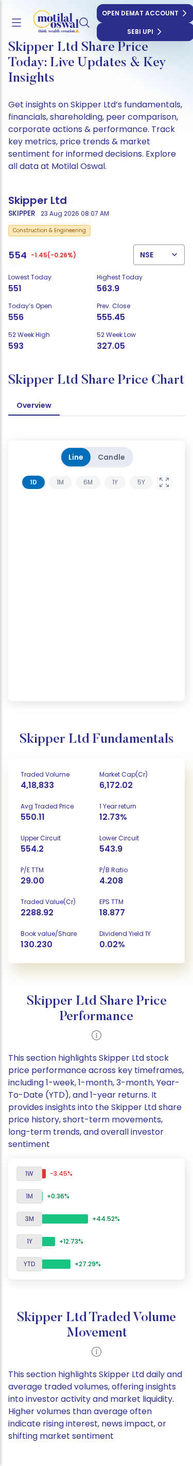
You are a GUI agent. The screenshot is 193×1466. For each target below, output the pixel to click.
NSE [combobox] (146, 255)
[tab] (33, 482)
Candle (111, 457)
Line (75, 457)
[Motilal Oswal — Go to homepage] (51, 23)
